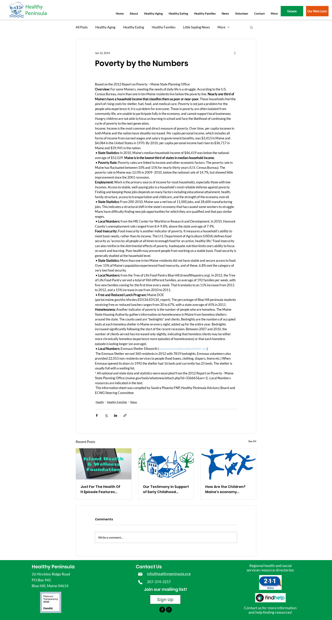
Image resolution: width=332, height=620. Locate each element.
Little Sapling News (196, 27)
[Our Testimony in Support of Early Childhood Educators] (166, 463)
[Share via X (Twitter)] (106, 415)
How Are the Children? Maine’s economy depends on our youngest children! (225, 489)
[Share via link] (125, 415)
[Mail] (140, 574)
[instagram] (169, 610)
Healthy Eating (133, 27)
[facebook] (162, 610)
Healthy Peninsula (53, 567)
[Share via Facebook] (97, 415)
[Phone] (140, 582)
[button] (134, 13)
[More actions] (234, 52)
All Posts (82, 27)
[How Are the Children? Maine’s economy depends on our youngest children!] (228, 463)
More (221, 27)
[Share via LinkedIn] (115, 415)
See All (252, 441)
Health (100, 402)
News (133, 402)
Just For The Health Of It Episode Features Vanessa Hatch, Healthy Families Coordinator (102, 489)
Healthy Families (163, 27)
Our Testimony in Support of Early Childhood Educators (166, 489)
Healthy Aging (105, 27)
